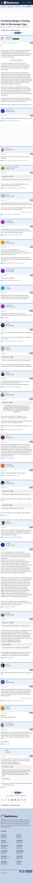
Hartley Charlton (4, 850)
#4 (31, 172)
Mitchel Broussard (5, 845)
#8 (31, 275)
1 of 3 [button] (12, 32)
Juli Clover (3, 840)
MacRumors (5, 26)
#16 (31, 470)
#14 (31, 398)
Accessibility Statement (13, 869)
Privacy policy (4, 869)
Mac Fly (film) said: (6, 766)
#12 (31, 353)
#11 (31, 329)
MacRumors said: (6, 402)
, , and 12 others (11, 120)
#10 (31, 310)
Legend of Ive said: (6, 176)
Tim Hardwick (19, 845)
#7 (31, 246)
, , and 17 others (14, 160)
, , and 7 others (11, 280)
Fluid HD (5, 872)
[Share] (29, 43)
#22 (31, 686)
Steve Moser (3, 861)
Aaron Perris (19, 861)
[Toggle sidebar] (31, 6)
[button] (2, 2)
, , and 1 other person (12, 341)
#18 (31, 527)
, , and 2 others (11, 234)
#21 (31, 669)
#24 (31, 729)
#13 (31, 378)
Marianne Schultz (20, 850)
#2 (31, 115)
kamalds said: (5, 644)
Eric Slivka (18, 834)
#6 (31, 226)
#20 (31, 619)
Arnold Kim (3, 834)
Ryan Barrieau (19, 856)
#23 (31, 712)
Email (2, 837)
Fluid (2, 872)
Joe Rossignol (19, 840)
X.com (5, 837)
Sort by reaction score (23, 26)
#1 (31, 42)
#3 (31, 153)
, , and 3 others (11, 214)
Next (17, 32)
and (8, 606)
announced (12, 50)
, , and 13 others (13, 188)
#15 (31, 441)
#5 (31, 200)
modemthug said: (6, 505)
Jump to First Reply (12, 43)
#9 (31, 292)
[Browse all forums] (27, 6)
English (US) (29, 871)
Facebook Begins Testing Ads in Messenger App (19, 104)
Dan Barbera (3, 856)
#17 (31, 487)
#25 (31, 756)
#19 (31, 549)
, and (11, 386)
